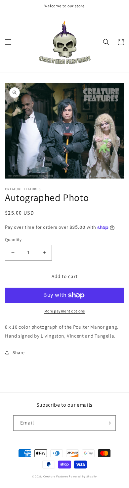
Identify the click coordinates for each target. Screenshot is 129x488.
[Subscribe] (108, 423)
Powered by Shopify (83, 476)
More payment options (64, 310)
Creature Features (55, 476)
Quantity (13, 239)
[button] (8, 42)
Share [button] (19, 352)
